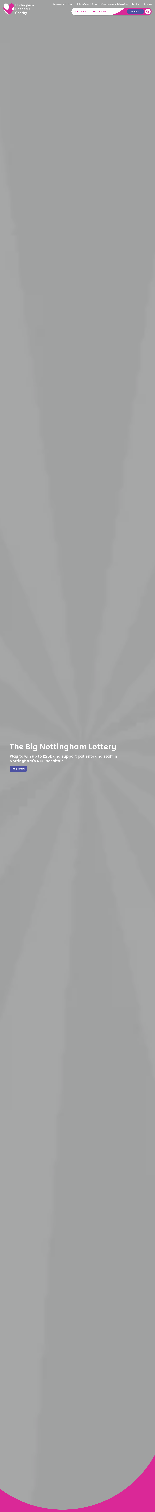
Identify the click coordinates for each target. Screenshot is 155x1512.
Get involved (100, 11)
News (94, 4)
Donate (135, 11)
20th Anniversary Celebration (114, 4)
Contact (148, 4)
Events (71, 4)
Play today (18, 768)
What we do (80, 11)
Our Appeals (58, 4)
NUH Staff (136, 4)
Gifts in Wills (83, 4)
